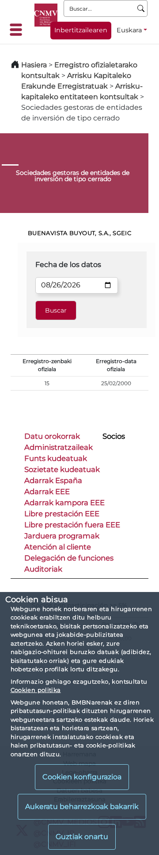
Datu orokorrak (52, 436)
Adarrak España (53, 480)
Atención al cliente (57, 546)
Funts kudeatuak (55, 458)
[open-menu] (18, 29)
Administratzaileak (58, 447)
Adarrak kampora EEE (64, 502)
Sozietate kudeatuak (62, 469)
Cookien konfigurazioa (81, 777)
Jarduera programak (61, 535)
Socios (113, 436)
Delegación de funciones (69, 557)
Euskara (129, 30)
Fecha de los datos (68, 264)
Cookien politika (36, 689)
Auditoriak (43, 569)
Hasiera (34, 65)
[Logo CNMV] (46, 15)
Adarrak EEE (47, 491)
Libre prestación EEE (61, 513)
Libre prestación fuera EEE (72, 524)
